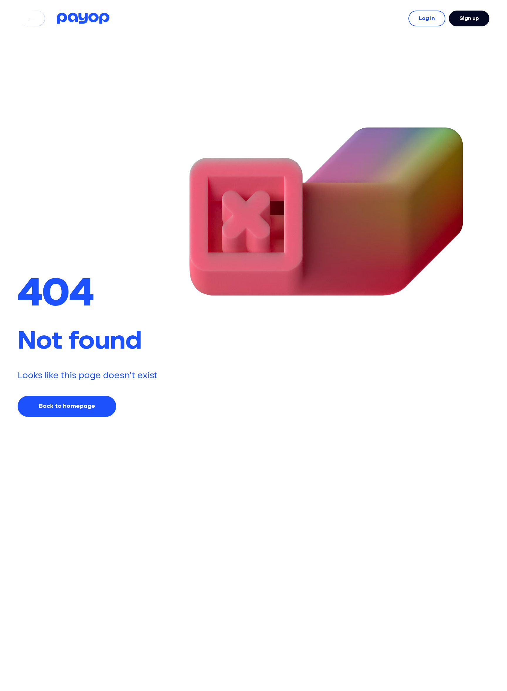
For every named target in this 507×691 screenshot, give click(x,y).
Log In (427, 18)
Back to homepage (67, 406)
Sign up (469, 18)
